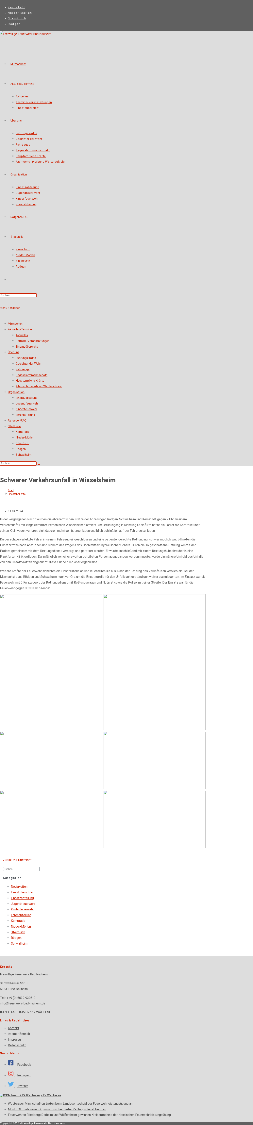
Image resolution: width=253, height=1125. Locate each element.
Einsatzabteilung (26, 398)
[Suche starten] (38, 464)
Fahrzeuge (22, 369)
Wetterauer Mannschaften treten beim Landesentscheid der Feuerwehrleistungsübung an (70, 1103)
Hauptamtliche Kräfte (30, 380)
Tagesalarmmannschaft (31, 375)
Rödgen (14, 23)
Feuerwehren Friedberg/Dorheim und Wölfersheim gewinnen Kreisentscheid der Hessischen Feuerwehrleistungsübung (89, 1115)
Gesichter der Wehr (28, 363)
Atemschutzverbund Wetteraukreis (39, 386)
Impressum (15, 1039)
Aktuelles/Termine (20, 329)
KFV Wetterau (51, 1095)
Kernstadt (16, 7)
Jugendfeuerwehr (27, 403)
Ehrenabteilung (25, 415)
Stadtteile (14, 426)
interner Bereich (19, 1034)
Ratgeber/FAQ (17, 420)
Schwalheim (23, 454)
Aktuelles (22, 335)
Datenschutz (17, 1045)
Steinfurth (17, 18)
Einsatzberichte (16, 493)
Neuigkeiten (19, 886)
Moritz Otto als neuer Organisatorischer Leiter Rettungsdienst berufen (57, 1109)
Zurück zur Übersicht (17, 860)
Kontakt (13, 1028)
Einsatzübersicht (27, 346)
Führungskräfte (26, 358)
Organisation (16, 392)
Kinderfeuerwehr (26, 409)
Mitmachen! (15, 323)
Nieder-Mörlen (20, 12)
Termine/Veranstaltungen (32, 341)
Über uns (13, 352)
